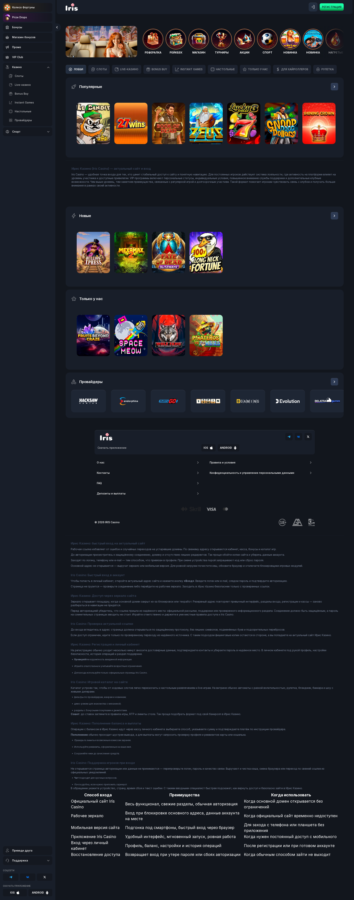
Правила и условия (222, 462)
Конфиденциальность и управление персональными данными (252, 472)
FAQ (99, 483)
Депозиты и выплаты (111, 493)
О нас (100, 462)
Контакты (103, 472)
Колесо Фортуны (23, 7)
